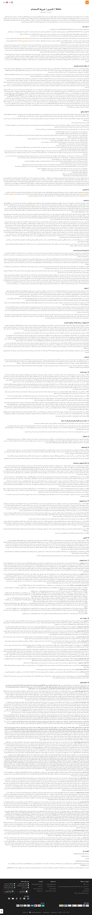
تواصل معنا (87, 888)
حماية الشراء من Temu (38, 888)
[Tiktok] (17, 898)
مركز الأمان (40, 886)
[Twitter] (20, 898)
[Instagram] (28, 898)
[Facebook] (24, 898)
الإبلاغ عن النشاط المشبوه (50, 891)
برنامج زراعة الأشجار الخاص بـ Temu (82, 893)
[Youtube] (13, 898)
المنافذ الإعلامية (86, 891)
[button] (87, 2)
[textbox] (46, 438)
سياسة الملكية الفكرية (51, 886)
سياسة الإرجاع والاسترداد (51, 884)
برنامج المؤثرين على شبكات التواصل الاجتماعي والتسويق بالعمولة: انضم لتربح (74, 886)
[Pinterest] (9, 898)
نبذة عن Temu (86, 884)
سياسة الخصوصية (25, 40)
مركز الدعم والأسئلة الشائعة (37, 884)
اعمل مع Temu (40, 891)
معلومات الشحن (52, 888)
